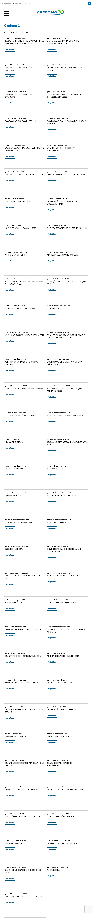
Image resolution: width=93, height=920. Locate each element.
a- (30, 3)
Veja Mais (10, 49)
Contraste (18, 3)
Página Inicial (18, 32)
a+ (26, 3)
